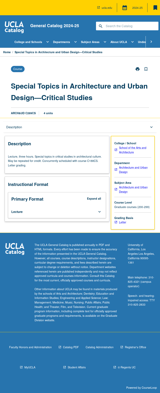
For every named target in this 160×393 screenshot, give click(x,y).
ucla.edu (107, 8)
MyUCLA (29, 367)
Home (7, 52)
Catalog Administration (100, 347)
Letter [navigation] (122, 222)
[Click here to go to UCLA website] (15, 249)
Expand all (94, 198)
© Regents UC (127, 367)
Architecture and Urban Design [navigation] (133, 169)
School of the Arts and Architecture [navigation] (132, 150)
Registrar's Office (135, 347)
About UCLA (118, 42)
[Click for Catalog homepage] (14, 27)
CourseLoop (149, 387)
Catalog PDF (71, 347)
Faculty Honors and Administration (30, 347)
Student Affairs (77, 367)
